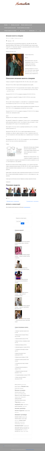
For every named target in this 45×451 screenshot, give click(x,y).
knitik (14, 38)
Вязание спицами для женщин (10, 30)
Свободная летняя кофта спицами (22, 349)
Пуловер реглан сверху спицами (22, 363)
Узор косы (18, 402)
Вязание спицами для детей (26, 25)
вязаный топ (26, 428)
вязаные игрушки (22, 422)
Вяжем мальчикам (23, 384)
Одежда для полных (17, 397)
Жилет (8, 198)
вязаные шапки (23, 423)
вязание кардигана (19, 410)
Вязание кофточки (18, 386)
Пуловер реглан (23, 397)
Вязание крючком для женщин (23, 27)
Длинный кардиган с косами (21, 347)
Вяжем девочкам (18, 384)
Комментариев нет (20, 38)
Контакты (6, 445)
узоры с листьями (25, 431)
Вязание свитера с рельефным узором (23, 341)
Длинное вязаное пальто (20, 338)
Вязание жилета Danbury (20, 357)
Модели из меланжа (17, 393)
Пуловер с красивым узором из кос (22, 331)
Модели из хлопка (18, 395)
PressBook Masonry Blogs (30, 449)
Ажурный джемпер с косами (21, 375)
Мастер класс (22, 30)
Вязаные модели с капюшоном (19, 388)
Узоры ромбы (23, 402)
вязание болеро (25, 406)
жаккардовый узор (18, 429)
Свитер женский (18, 398)
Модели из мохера (23, 393)
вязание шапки (18, 418)
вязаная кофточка (25, 404)
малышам (22, 431)
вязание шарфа (24, 418)
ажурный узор (19, 404)
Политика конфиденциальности (13, 445)
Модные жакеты (26, 395)
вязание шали (24, 416)
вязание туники (18, 416)
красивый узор (17, 431)
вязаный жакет (19, 425)
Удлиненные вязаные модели (20, 400)
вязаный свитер (19, 428)
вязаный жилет (26, 425)
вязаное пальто (17, 420)
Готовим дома (31, 30)
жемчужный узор (25, 429)
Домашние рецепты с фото (20, 392)
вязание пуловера (21, 414)
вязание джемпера (20, 408)
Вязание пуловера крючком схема (22, 359)
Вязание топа (24, 386)
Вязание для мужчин (15, 25)
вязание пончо (17, 412)
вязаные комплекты (17, 423)
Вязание (6, 25)
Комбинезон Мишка (19, 344)
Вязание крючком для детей (10, 27)
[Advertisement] (22, 13)
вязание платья (27, 410)
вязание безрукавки (18, 406)
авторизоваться (27, 207)
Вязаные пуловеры (20, 390)
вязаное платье (22, 420)
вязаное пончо (17, 422)
